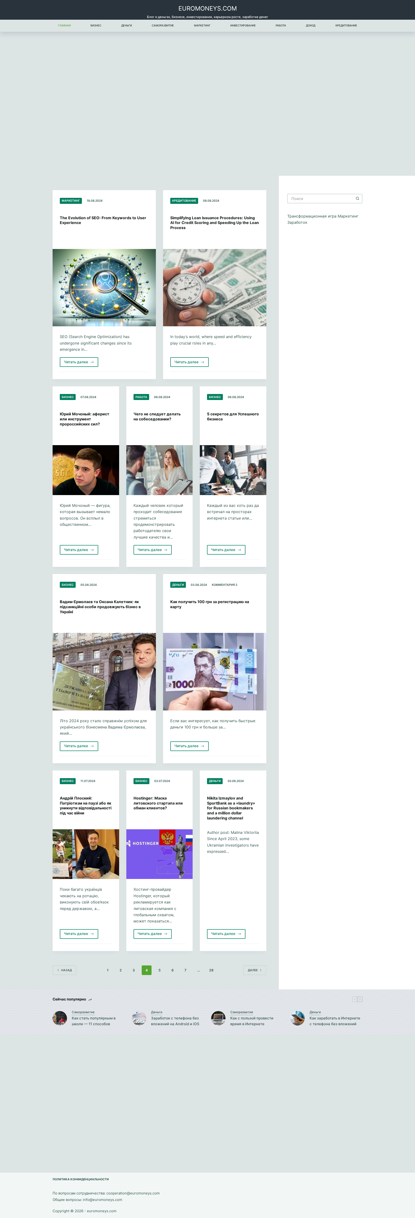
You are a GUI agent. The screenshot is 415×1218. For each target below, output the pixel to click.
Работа (141, 397)
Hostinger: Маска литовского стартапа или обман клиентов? (158, 803)
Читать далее (81, 363)
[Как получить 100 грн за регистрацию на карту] (214, 671)
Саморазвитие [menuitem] (163, 25)
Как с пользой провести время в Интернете (251, 1021)
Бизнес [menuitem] (96, 25)
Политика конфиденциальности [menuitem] (81, 1179)
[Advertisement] (207, 104)
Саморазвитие (83, 1012)
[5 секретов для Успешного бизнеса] (233, 470)
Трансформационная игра (312, 216)
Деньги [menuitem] (126, 25)
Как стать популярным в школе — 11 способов (94, 1021)
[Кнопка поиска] (357, 198)
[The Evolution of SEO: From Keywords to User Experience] (104, 288)
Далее (253, 970)
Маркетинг (71, 200)
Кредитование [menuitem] (346, 25)
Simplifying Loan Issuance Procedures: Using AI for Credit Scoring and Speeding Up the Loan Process (214, 222)
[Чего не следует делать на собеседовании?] (159, 470)
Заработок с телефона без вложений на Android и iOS (175, 1021)
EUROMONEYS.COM (207, 8)
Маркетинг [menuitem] (202, 25)
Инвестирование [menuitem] (243, 25)
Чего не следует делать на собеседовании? (157, 416)
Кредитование (184, 200)
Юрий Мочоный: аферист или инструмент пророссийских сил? (84, 419)
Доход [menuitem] (310, 25)
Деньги (178, 585)
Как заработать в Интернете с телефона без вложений (335, 1021)
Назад (66, 970)
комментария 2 (224, 585)
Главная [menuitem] (64, 25)
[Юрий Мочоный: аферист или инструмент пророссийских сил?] (86, 470)
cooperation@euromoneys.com (133, 1193)
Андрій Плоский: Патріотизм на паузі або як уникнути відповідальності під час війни (85, 805)
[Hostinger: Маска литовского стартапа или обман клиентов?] (159, 854)
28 (211, 970)
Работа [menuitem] (281, 25)
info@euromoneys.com (102, 1199)
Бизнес (68, 397)
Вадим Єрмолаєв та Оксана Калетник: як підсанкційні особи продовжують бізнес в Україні (100, 606)
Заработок (297, 222)
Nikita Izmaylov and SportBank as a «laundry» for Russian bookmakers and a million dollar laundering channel (231, 808)
